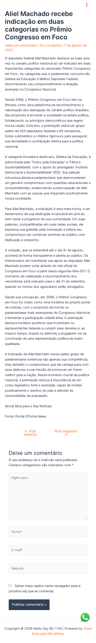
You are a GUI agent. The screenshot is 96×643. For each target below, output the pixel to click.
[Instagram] (51, 5)
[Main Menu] (87, 5)
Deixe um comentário (21, 45)
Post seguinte (65, 432)
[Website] (48, 570)
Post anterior (30, 432)
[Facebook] (45, 5)
